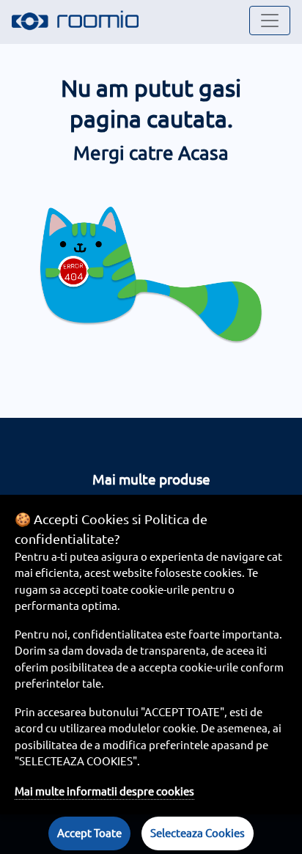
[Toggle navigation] (269, 20)
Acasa (203, 152)
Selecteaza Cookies (197, 833)
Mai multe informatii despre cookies (104, 791)
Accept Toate (89, 833)
